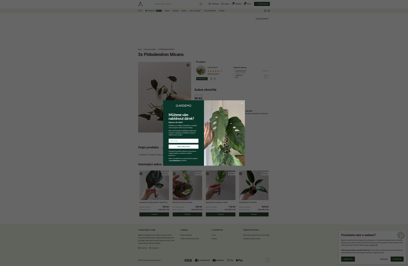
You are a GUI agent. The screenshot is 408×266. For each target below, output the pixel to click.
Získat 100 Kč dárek (183, 146)
